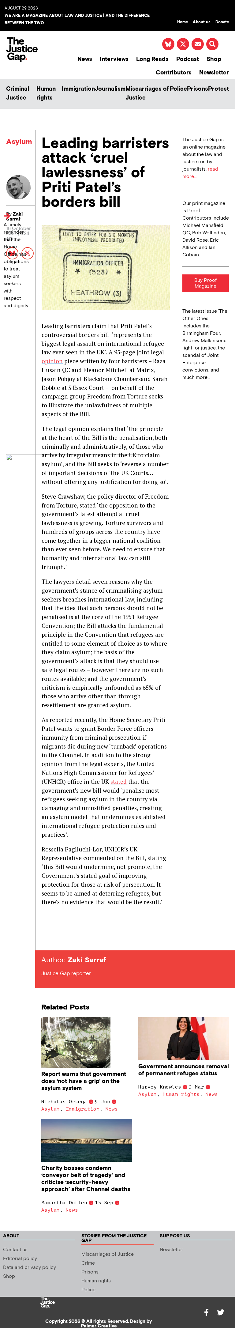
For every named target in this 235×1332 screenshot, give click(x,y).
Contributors (174, 73)
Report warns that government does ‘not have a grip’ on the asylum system (83, 1081)
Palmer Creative (99, 1326)
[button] (212, 44)
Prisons (197, 89)
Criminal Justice (17, 93)
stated (118, 781)
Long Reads (152, 59)
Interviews (114, 59)
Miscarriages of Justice (147, 93)
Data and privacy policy (29, 1267)
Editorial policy (20, 1258)
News (84, 59)
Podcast (187, 59)
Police (178, 89)
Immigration (78, 89)
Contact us (15, 1250)
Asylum (19, 141)
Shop (214, 59)
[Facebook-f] (206, 1312)
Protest (218, 89)
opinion (52, 361)
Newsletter (214, 73)
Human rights (46, 93)
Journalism (110, 89)
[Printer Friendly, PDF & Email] (46, 939)
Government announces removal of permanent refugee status (183, 1070)
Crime (88, 1263)
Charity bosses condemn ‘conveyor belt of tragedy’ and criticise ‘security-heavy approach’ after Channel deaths (85, 1178)
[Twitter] (220, 1312)
